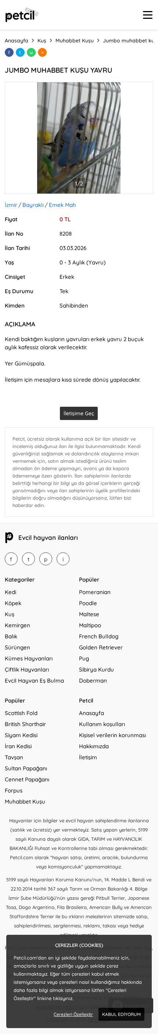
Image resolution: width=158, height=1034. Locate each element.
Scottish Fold (21, 712)
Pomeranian (95, 592)
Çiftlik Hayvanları (27, 669)
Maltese (89, 614)
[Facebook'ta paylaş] (9, 52)
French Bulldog (98, 636)
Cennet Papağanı (27, 779)
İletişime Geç (79, 413)
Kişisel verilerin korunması (112, 735)
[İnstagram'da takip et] (63, 558)
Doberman (93, 680)
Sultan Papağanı (26, 768)
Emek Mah (62, 204)
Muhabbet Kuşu (25, 801)
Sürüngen (17, 647)
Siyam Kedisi (21, 735)
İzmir (11, 204)
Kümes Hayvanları (29, 658)
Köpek (13, 603)
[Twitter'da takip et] (28, 558)
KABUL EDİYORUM (121, 1014)
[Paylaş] (42, 52)
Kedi (10, 592)
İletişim (88, 757)
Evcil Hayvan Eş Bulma (34, 680)
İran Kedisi (18, 746)
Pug (84, 658)
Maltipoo (90, 625)
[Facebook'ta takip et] (11, 558)
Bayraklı (33, 204)
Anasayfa (91, 712)
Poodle (88, 603)
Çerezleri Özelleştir (73, 1014)
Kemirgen (17, 625)
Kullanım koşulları (102, 724)
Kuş (9, 614)
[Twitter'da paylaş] (20, 52)
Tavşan (14, 757)
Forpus (13, 790)
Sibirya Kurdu (96, 669)
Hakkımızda (94, 746)
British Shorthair (25, 724)
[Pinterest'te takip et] (45, 558)
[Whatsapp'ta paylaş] (31, 52)
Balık (11, 636)
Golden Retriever (101, 647)
